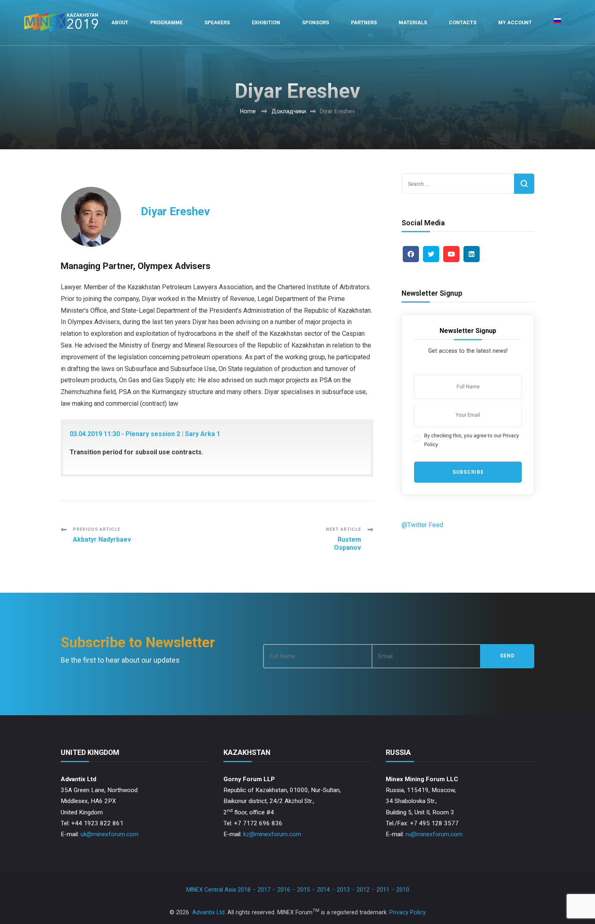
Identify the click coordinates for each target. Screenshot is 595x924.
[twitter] (431, 254)
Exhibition (266, 22)
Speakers (217, 22)
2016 (283, 889)
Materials (413, 22)
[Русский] (557, 22)
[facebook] (411, 254)
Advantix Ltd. (209, 912)
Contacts (462, 22)
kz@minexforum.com (272, 834)
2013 (343, 889)
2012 (363, 889)
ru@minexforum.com (434, 834)
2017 (263, 889)
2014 (323, 889)
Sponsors (315, 22)
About (119, 22)
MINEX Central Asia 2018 (218, 889)
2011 (382, 889)
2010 (402, 889)
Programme (166, 22)
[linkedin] (471, 254)
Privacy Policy (407, 912)
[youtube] (451, 254)
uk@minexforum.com (109, 834)
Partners (364, 22)
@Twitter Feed (422, 525)
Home (248, 111)
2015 (303, 889)
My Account (515, 22)
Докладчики (289, 111)
